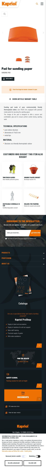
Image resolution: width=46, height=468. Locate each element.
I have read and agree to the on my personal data (21, 238)
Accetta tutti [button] (32, 463)
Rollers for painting (31, 204)
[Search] (37, 4)
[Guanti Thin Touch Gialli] (12, 169)
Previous (3, 33)
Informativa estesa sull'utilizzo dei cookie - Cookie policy (16, 451)
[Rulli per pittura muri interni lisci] (33, 195)
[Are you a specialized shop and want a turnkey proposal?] (23, 328)
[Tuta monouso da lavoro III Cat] (12, 195)
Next (43, 33)
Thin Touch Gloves (9, 177)
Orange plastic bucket (32, 177)
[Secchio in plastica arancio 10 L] (33, 169)
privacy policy (23, 238)
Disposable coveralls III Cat (11, 205)
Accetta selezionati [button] (13, 463)
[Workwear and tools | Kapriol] (12, 4)
